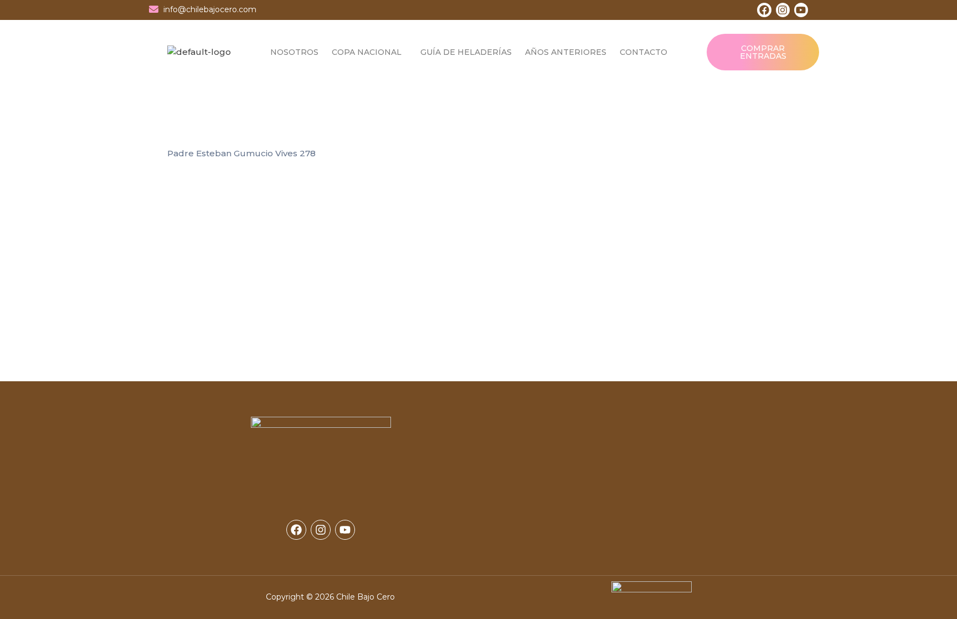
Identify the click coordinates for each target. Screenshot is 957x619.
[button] (369, 52)
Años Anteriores (565, 52)
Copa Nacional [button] (367, 52)
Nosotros (294, 52)
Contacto (643, 52)
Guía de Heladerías (466, 52)
